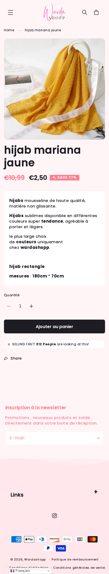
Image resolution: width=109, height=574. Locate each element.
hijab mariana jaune (43, 30)
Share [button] (16, 358)
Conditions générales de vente (79, 568)
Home (9, 30)
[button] (10, 12)
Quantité (12, 295)
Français (22, 571)
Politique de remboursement (75, 559)
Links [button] (17, 494)
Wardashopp (35, 559)
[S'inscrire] (97, 438)
